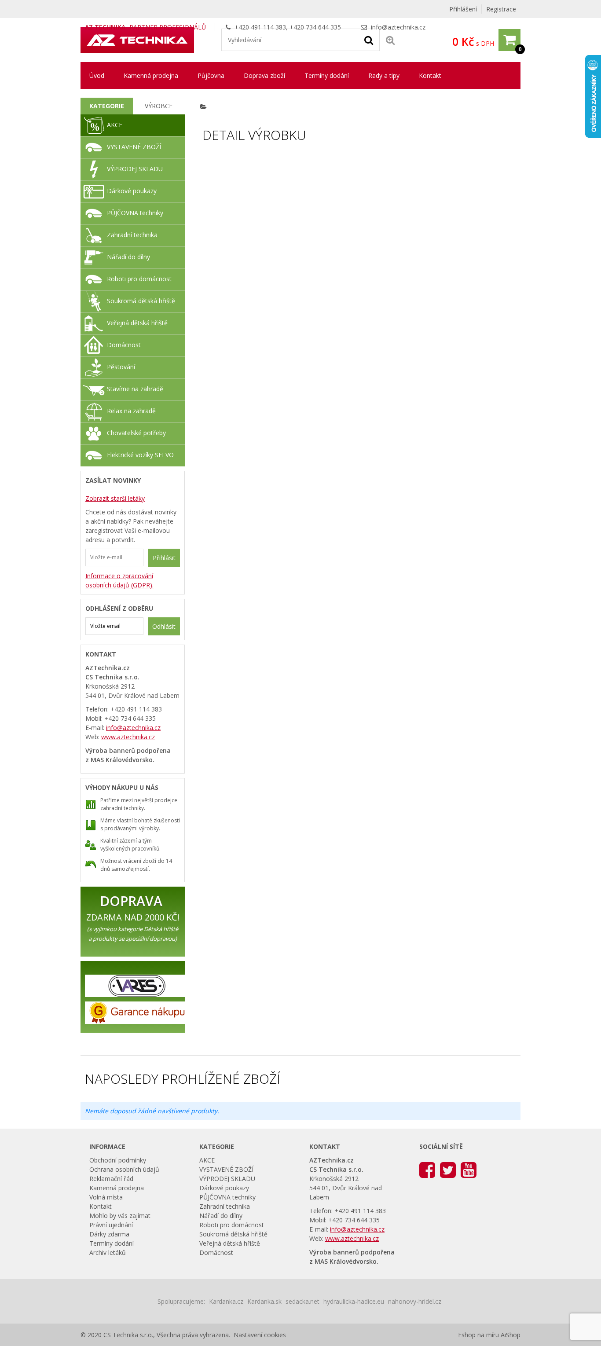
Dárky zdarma (109, 1234)
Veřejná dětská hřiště (137, 323)
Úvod (96, 75)
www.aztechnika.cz (128, 737)
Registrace (501, 9)
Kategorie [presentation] (106, 106)
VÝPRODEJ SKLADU (135, 169)
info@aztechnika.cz (398, 27)
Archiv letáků (107, 1252)
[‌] (427, 1169)
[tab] (107, 106)
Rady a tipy (383, 75)
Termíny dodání (326, 75)
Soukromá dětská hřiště (141, 301)
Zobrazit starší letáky (115, 498)
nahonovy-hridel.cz (414, 1301)
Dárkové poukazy (132, 191)
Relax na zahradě (131, 411)
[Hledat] (368, 39)
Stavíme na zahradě (135, 389)
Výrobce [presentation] (158, 106)
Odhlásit (164, 626)
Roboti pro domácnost (139, 279)
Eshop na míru (478, 1335)
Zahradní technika (132, 235)
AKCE (114, 125)
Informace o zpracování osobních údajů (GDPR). (119, 580)
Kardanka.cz (226, 1301)
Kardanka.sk (264, 1301)
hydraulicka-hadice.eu (353, 1301)
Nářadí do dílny (128, 257)
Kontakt (430, 75)
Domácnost (124, 345)
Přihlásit (164, 558)
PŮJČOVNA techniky (135, 213)
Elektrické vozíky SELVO (140, 455)
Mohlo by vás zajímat (119, 1215)
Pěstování (121, 367)
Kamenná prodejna (151, 75)
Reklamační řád (111, 1178)
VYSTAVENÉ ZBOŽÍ (134, 147)
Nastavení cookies (260, 1335)
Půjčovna (211, 75)
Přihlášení (463, 9)
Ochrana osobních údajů (124, 1169)
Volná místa (106, 1197)
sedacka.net (302, 1301)
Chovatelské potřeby (136, 433)
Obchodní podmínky (117, 1160)
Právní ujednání (111, 1225)
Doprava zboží (264, 75)
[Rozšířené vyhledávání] (390, 40)
